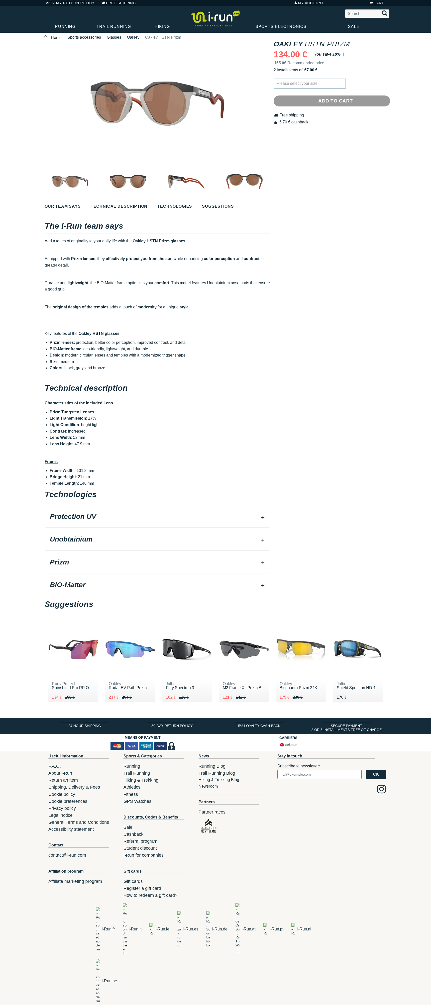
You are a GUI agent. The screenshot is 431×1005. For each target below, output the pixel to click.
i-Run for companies (143, 855)
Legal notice (60, 815)
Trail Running (114, 26)
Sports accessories (84, 37)
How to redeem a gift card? (150, 895)
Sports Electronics (281, 26)
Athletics (131, 787)
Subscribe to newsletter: (298, 766)
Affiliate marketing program (75, 881)
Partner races (212, 812)
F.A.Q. (54, 766)
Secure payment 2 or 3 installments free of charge (346, 728)
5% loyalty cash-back (259, 726)
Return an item (63, 780)
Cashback (133, 834)
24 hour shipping (84, 726)
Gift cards (133, 881)
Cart (379, 3)
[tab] (157, 517)
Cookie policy (61, 794)
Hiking (162, 26)
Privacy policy (62, 808)
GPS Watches (137, 801)
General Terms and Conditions (78, 822)
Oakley (133, 37)
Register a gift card (142, 888)
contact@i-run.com (67, 855)
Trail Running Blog (217, 773)
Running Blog (212, 766)
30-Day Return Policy (71, 3)
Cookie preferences (67, 801)
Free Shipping (121, 3)
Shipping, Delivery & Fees (74, 787)
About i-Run (60, 773)
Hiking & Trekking (140, 780)
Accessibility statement (71, 829)
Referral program (140, 841)
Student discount (140, 848)
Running (65, 26)
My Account (311, 3)
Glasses (114, 37)
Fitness (130, 794)
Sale (353, 26)
